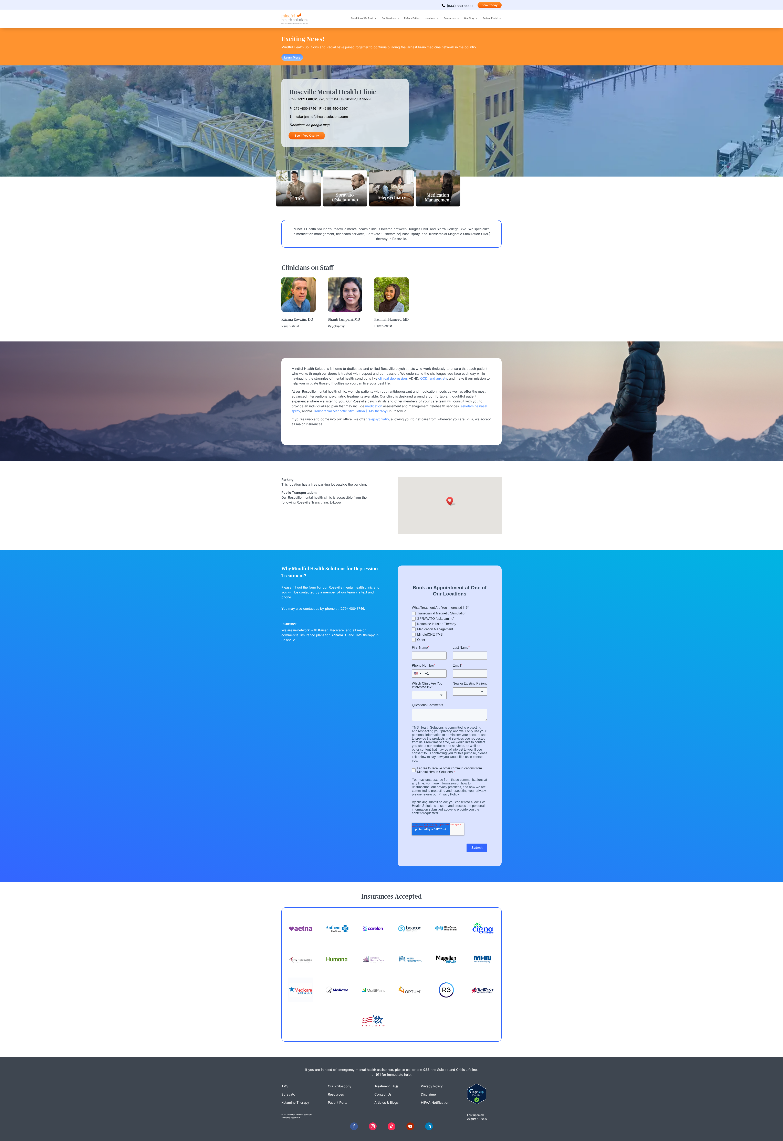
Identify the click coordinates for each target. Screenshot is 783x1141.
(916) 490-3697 (335, 108)
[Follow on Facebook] (354, 1126)
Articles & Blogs (386, 1102)
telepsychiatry (378, 419)
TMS (284, 1086)
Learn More (292, 57)
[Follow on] (363, 1126)
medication (373, 406)
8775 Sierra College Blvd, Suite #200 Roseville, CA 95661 (330, 99)
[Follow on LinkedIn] (429, 1126)
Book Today (490, 5)
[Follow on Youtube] (410, 1126)
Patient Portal (490, 18)
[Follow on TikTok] (391, 1126)
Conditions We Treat (362, 18)
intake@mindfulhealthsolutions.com (321, 117)
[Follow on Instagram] (373, 1126)
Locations (430, 18)
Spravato (288, 1094)
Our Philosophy (339, 1086)
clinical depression (392, 378)
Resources (450, 18)
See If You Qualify (307, 135)
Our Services (389, 18)
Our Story (469, 18)
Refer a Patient (412, 18)
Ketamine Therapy (295, 1102)
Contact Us (383, 1094)
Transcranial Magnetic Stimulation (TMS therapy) (350, 411)
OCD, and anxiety (433, 378)
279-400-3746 (305, 108)
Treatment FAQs (386, 1086)
